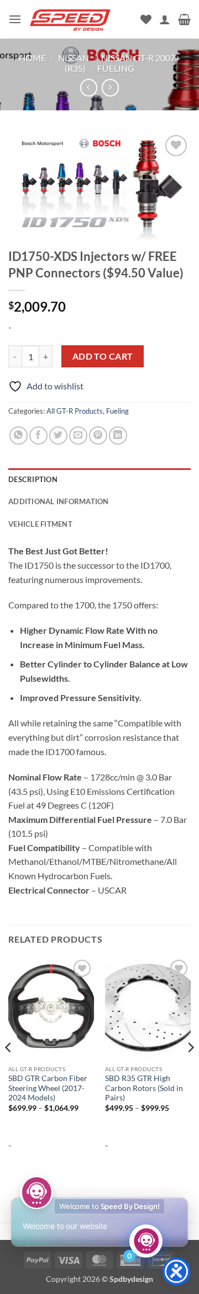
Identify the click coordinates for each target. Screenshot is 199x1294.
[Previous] (8, 1069)
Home (32, 57)
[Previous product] (110, 87)
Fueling (115, 68)
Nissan (73, 57)
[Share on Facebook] (38, 435)
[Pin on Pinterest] (98, 435)
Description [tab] (32, 479)
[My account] (164, 19)
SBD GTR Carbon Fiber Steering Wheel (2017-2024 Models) (47, 1088)
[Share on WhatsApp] (18, 435)
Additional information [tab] (58, 501)
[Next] (190, 1069)
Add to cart (102, 356)
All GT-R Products (74, 411)
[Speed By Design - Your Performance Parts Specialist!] (81, 19)
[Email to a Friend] (78, 435)
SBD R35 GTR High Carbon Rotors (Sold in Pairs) (144, 1088)
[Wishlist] (145, 19)
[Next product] (88, 87)
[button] (15, 19)
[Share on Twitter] (58, 435)
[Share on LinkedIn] (118, 435)
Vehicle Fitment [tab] (40, 524)
